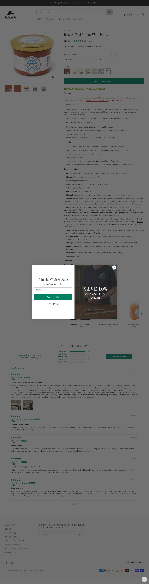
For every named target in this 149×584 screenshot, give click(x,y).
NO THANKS (53, 304)
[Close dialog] (114, 268)
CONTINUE (53, 297)
